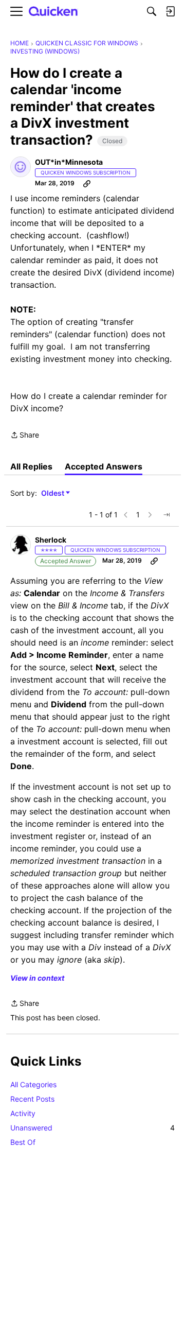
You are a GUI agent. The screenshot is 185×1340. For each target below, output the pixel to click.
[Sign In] (170, 11)
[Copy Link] (87, 183)
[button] (20, 166)
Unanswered (92, 1127)
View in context (37, 977)
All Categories (33, 1084)
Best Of (22, 1142)
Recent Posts (32, 1098)
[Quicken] (53, 11)
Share (24, 435)
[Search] (151, 11)
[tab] (31, 466)
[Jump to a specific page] (166, 515)
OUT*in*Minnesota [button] (69, 162)
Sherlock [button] (50, 539)
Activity (22, 1113)
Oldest (53, 493)
